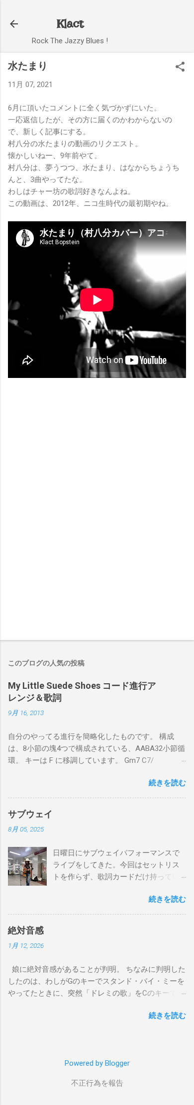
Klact (70, 23)
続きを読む (167, 782)
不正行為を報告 (97, 1083)
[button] (180, 68)
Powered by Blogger (97, 1063)
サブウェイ (30, 814)
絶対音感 (26, 930)
